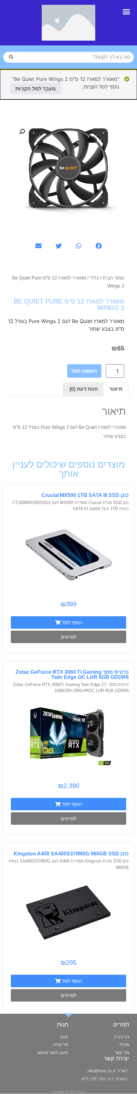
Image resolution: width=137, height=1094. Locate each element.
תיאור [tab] (115, 389)
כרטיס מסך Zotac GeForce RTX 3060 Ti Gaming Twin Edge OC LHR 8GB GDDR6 (72, 674)
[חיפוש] (11, 57)
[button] (126, 12)
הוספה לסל (84, 371)
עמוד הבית (113, 277)
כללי (94, 277)
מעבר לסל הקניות (35, 88)
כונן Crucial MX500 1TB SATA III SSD (85, 495)
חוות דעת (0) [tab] (83, 389)
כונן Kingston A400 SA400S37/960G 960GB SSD (71, 853)
